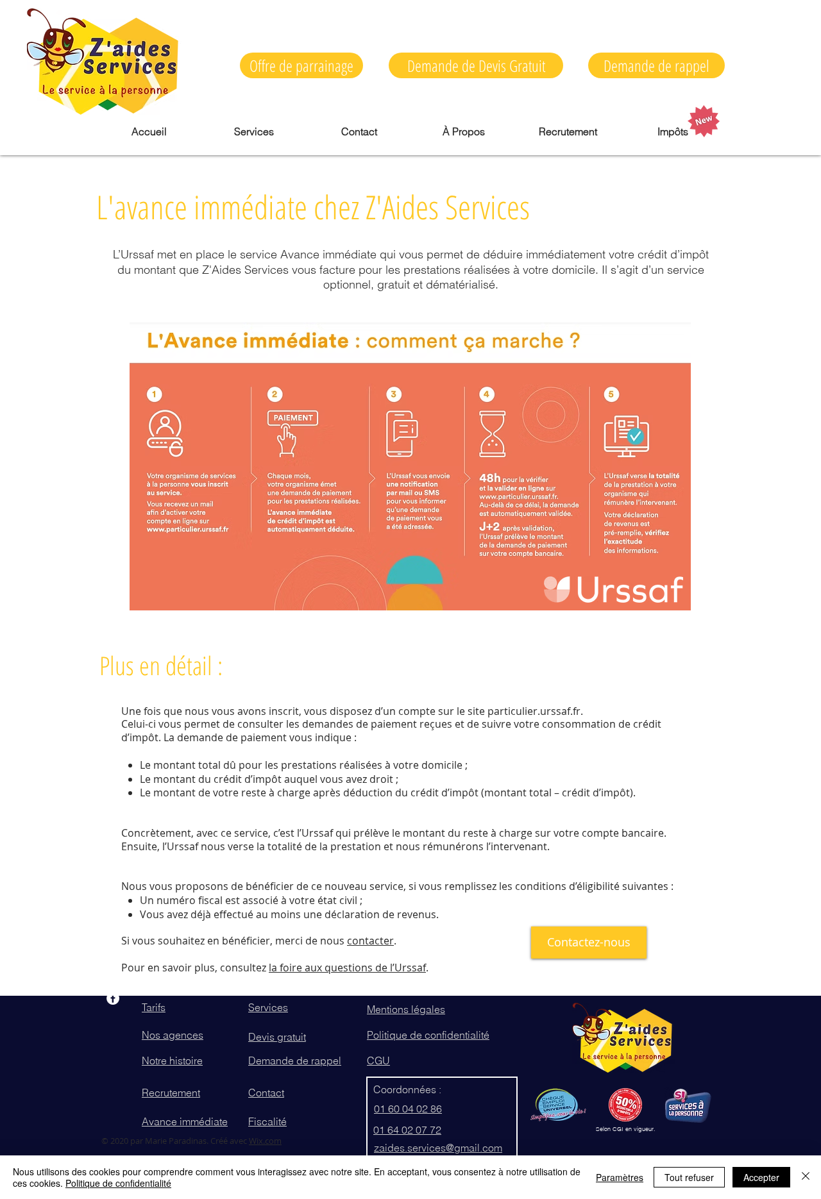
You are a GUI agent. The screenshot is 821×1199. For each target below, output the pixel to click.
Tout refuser (689, 1177)
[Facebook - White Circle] (112, 998)
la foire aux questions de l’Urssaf (347, 967)
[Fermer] (805, 1177)
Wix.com (265, 1140)
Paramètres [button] (619, 1177)
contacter (370, 941)
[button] (476, 65)
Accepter (761, 1177)
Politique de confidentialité (118, 1183)
